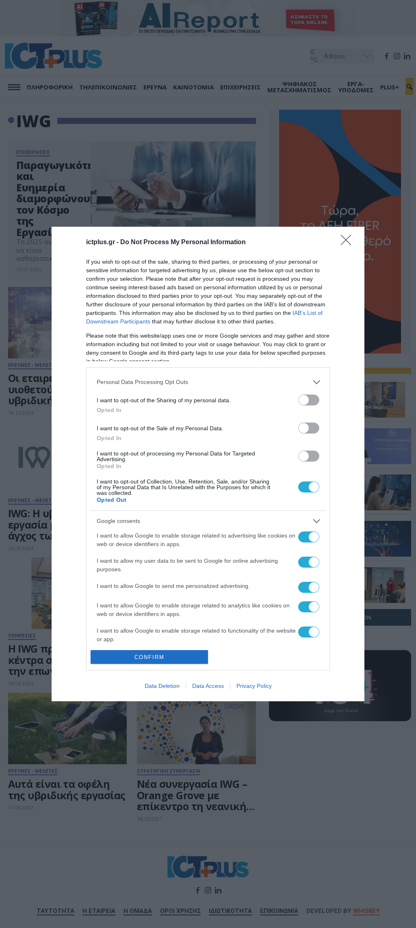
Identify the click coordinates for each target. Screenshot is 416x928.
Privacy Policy (254, 686)
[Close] (348, 242)
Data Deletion (162, 686)
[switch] (308, 400)
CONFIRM (149, 657)
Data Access (208, 686)
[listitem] (208, 382)
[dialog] (208, 464)
